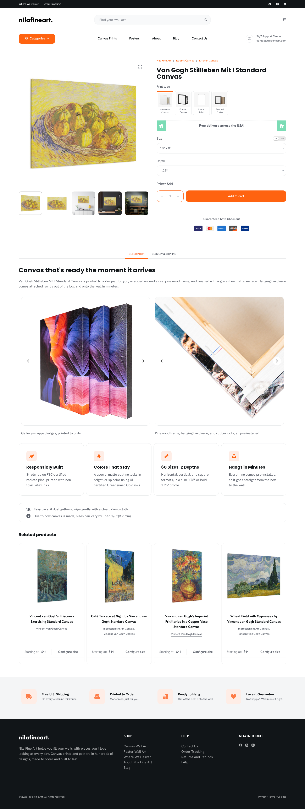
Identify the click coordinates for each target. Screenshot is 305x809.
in (276, 138)
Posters (134, 38)
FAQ (184, 762)
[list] (85, 361)
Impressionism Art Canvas (118, 628)
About (156, 38)
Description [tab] (136, 254)
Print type (163, 87)
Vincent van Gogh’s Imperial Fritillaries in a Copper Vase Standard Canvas (186, 621)
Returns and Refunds (197, 757)
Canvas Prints (107, 38)
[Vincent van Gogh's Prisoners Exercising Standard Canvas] (51, 575)
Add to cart (236, 196)
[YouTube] (285, 4)
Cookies (281, 796)
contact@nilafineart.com (271, 40)
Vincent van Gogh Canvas (51, 628)
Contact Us (189, 746)
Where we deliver (29, 4)
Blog (176, 38)
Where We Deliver (137, 757)
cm (282, 138)
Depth (161, 161)
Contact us (199, 38)
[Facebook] (269, 4)
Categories (37, 38)
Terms (271, 796)
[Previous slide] (28, 361)
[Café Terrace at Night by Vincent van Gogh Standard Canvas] (118, 575)
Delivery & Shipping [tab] (164, 254)
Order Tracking (52, 4)
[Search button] (205, 19)
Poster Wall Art (135, 751)
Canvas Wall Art (136, 746)
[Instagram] (277, 4)
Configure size (67, 647)
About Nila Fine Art (138, 762)
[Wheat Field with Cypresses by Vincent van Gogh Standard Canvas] (253, 575)
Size (159, 138)
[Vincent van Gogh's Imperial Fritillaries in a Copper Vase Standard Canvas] (186, 575)
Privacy (262, 796)
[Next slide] (143, 361)
